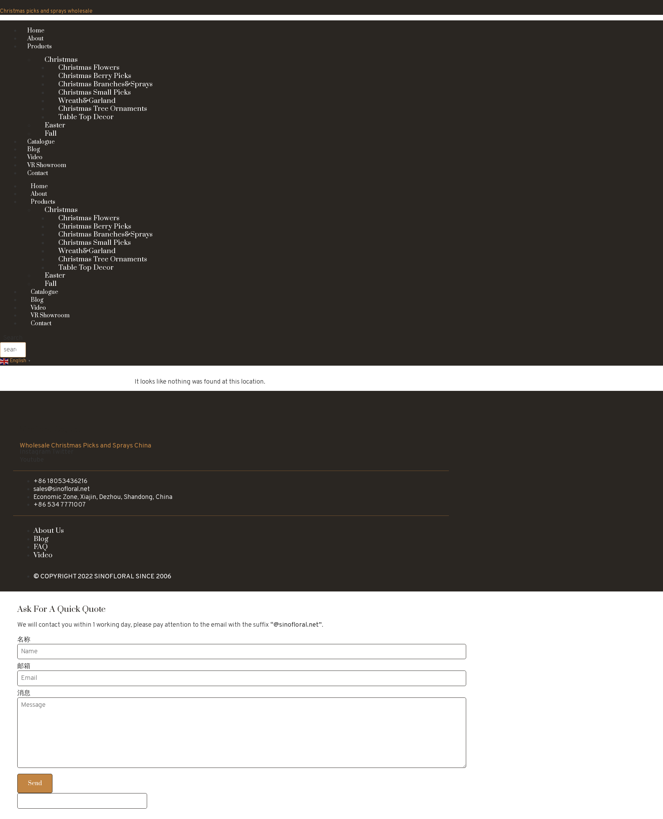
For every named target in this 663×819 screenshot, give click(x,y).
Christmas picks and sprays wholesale (46, 11)
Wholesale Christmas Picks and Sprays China (85, 446)
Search (13, 338)
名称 (23, 640)
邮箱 (23, 666)
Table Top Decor (86, 117)
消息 (23, 693)
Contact (37, 173)
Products (39, 46)
